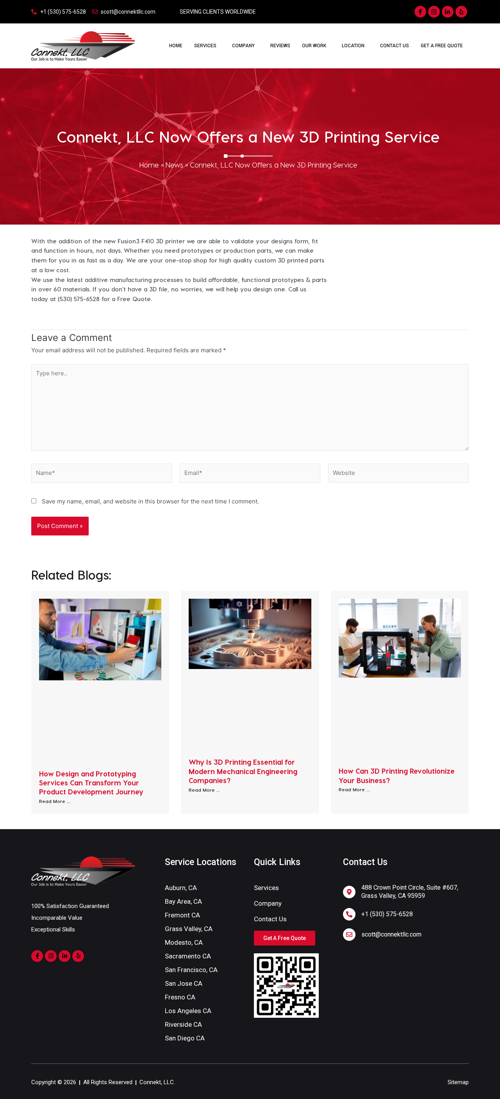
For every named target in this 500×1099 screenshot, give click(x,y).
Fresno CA (180, 997)
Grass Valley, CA (188, 929)
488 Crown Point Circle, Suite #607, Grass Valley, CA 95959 (409, 891)
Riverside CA (183, 1024)
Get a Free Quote (442, 45)
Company (243, 45)
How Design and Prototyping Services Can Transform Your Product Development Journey (91, 782)
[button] (207, 45)
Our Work (314, 45)
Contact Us (394, 45)
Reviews (280, 45)
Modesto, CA (184, 942)
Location (353, 45)
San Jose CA (183, 983)
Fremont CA (182, 915)
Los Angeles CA (188, 1011)
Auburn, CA (181, 888)
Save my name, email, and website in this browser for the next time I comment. (150, 501)
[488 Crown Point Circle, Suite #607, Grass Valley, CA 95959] (349, 892)
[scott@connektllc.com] (349, 934)
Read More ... (54, 801)
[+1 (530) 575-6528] (349, 914)
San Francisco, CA (191, 970)
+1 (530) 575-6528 (387, 914)
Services (205, 45)
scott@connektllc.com (391, 934)
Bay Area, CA (183, 901)
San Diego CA (185, 1038)
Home (175, 45)
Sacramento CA (188, 956)
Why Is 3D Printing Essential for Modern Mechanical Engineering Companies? (243, 771)
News (174, 165)
